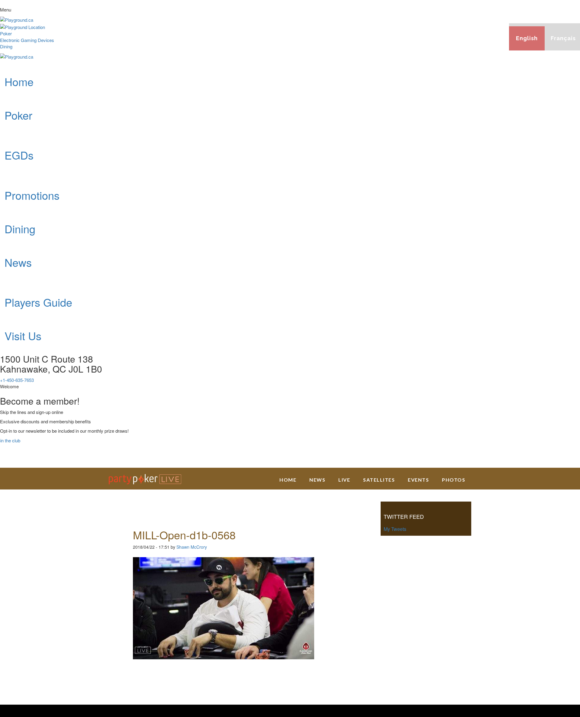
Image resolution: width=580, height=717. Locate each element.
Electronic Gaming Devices (27, 40)
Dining (6, 46)
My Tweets (395, 528)
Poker (6, 33)
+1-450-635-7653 (17, 380)
